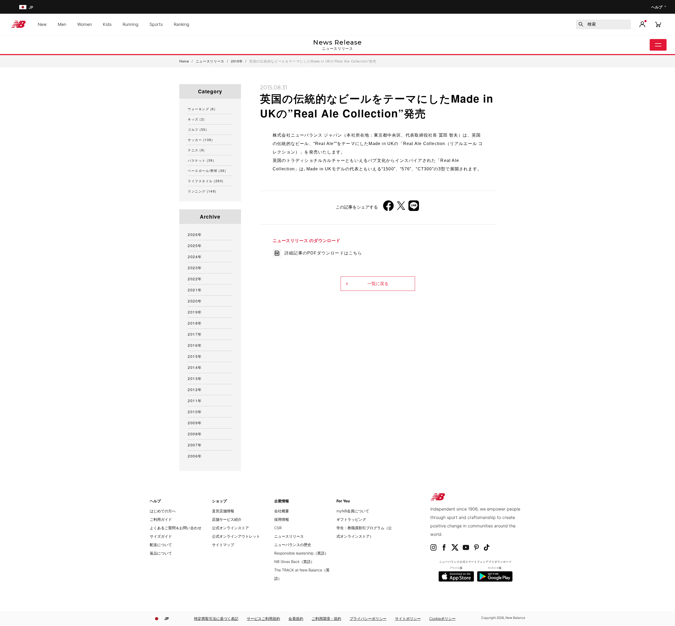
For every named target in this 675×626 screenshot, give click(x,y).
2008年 (195, 433)
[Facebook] (388, 207)
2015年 (195, 356)
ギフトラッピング (351, 519)
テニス (196, 150)
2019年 (195, 312)
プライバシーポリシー (368, 618)
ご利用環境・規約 (326, 618)
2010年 (195, 411)
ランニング (202, 191)
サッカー (200, 139)
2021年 (195, 289)
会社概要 (281, 511)
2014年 (195, 367)
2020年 (195, 301)
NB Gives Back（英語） (294, 561)
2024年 (195, 256)
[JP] (22, 7)
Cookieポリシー (442, 618)
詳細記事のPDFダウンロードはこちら (323, 253)
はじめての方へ (163, 511)
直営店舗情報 (223, 511)
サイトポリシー (408, 618)
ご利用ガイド (161, 519)
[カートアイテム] (658, 24)
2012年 (195, 389)
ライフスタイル (206, 181)
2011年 (195, 400)
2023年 (195, 267)
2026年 (195, 234)
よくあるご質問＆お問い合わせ (175, 528)
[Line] (413, 207)
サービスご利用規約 (263, 618)
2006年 (195, 456)
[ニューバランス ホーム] (20, 24)
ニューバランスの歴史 (292, 544)
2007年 (195, 444)
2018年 (195, 323)
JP (166, 618)
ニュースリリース (289, 536)
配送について (161, 544)
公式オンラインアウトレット (236, 536)
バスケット (201, 160)
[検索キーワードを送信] (581, 24)
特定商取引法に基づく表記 (216, 618)
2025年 (195, 245)
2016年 (195, 345)
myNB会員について (352, 511)
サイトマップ (223, 544)
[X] (401, 207)
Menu (658, 45)
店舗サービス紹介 (227, 519)
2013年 (195, 378)
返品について (161, 553)
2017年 (195, 334)
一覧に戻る (377, 283)
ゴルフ (197, 129)
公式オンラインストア (230, 528)
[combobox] (603, 24)
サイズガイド (161, 536)
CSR (278, 528)
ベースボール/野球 (207, 170)
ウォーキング (201, 109)
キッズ (196, 119)
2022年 (195, 278)
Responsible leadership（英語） (301, 553)
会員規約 (295, 618)
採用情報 (281, 519)
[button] (642, 24)
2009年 (195, 422)
